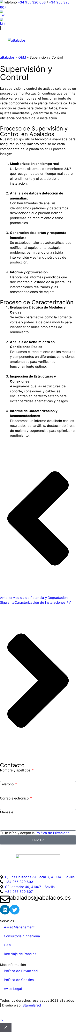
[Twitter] (14, 909)
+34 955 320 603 (32, 2)
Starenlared (32, 1005)
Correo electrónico (15, 798)
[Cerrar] (5, 1027)
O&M (22, 57)
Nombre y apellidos (15, 770)
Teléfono (7, 784)
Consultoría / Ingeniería (22, 936)
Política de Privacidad (53, 833)
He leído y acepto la (37, 833)
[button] (1, 1020)
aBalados (7, 57)
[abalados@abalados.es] (5, 899)
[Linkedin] (5, 909)
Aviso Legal (13, 989)
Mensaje (6, 812)
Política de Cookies (19, 980)
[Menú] (62, 40)
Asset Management (19, 927)
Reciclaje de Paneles (20, 954)
